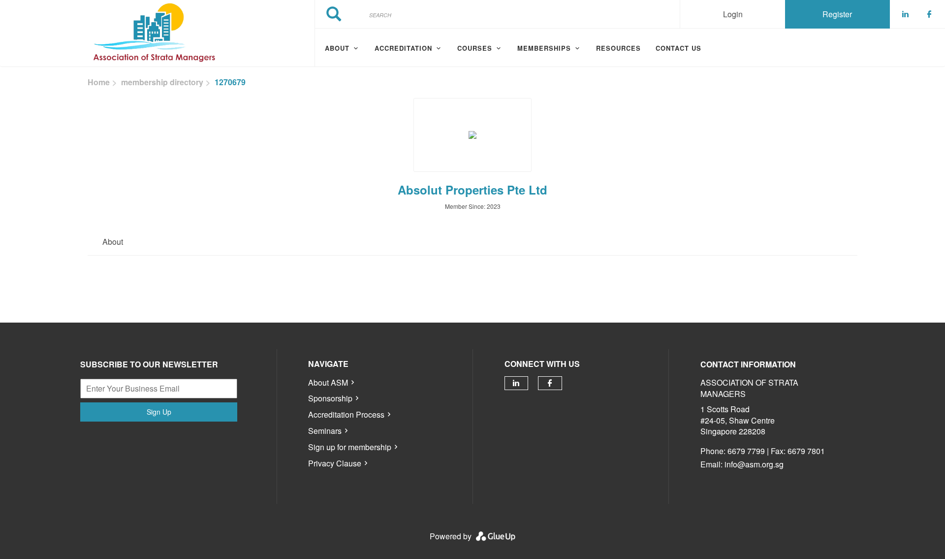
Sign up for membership (349, 447)
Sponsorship (330, 398)
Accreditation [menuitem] (403, 48)
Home (99, 82)
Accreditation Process (346, 414)
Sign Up (159, 412)
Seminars (325, 430)
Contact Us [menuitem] (678, 48)
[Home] (157, 33)
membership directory (162, 82)
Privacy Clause (334, 463)
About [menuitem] (337, 48)
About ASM (328, 382)
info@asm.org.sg (754, 464)
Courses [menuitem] (474, 48)
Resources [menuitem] (618, 48)
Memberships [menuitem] (544, 48)
